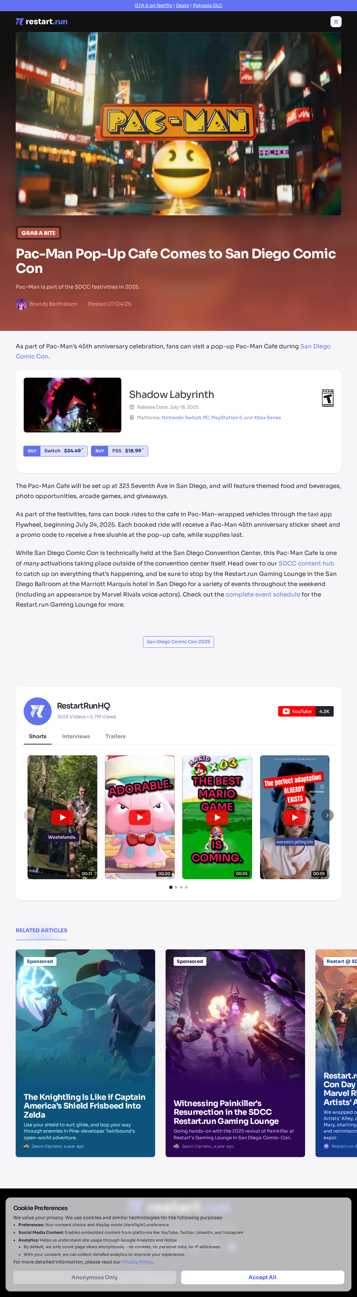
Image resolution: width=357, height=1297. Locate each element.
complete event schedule (263, 594)
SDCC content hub (306, 563)
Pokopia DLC (207, 5)
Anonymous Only (94, 1277)
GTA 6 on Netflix (153, 5)
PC (206, 418)
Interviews (76, 736)
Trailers (116, 736)
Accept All (262, 1277)
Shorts (37, 736)
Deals (182, 5)
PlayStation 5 (226, 418)
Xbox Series (267, 418)
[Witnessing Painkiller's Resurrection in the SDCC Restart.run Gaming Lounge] (235, 984)
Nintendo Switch (181, 418)
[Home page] (41, 21)
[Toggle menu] (336, 21)
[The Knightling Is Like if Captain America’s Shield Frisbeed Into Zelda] (85, 984)
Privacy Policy (137, 1262)
